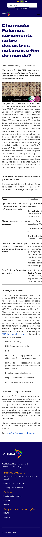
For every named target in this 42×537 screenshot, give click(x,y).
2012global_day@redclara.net (15, 334)
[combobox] (22, 5)
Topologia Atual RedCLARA (14, 488)
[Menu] (38, 13)
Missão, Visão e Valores (13, 496)
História (7, 505)
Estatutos (7, 500)
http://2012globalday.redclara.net (20, 433)
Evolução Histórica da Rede (14, 483)
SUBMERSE (8, 517)
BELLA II (6, 513)
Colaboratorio (23, 9)
